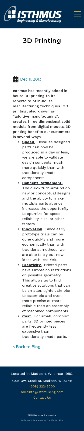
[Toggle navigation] (75, 14)
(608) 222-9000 (42, 386)
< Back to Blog (26, 347)
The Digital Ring (55, 420)
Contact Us (42, 397)
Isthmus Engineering (45, 415)
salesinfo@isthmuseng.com (42, 392)
